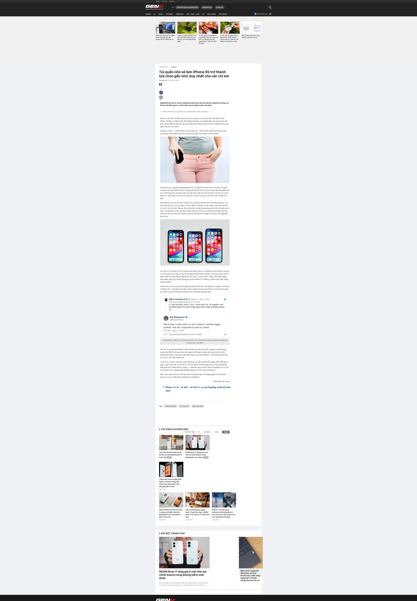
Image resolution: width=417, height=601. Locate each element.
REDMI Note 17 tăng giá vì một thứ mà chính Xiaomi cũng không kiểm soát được (196, 454)
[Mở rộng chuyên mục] (270, 14)
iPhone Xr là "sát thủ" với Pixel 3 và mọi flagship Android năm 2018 (198, 389)
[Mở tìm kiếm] (270, 7)
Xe (203, 14)
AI (154, 14)
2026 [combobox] (216, 432)
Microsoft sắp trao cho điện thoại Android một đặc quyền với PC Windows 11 (165, 37)
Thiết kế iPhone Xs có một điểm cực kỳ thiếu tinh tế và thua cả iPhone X (185, 111)
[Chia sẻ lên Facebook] (161, 92)
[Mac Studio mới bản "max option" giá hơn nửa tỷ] (251, 28)
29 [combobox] (198, 432)
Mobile (148, 14)
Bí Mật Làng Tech (262, 14)
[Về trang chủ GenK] (155, 7)
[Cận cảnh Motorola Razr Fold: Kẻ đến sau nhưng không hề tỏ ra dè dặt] (171, 442)
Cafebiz (171, 1)
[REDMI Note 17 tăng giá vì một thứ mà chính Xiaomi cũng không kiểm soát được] (197, 442)
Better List (207, 7)
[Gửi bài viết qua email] (160, 85)
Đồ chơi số (223, 14)
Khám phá (179, 14)
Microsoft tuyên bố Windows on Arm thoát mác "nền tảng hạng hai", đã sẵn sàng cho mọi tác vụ (250, 576)
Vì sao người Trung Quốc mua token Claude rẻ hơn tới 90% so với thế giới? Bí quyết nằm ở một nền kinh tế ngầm (208, 39)
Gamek (158, 1)
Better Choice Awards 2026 (188, 7)
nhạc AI (220, 7)
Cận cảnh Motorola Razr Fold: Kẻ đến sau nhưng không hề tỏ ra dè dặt (170, 454)
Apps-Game (211, 14)
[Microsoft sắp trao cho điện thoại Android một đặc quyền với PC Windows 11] (165, 28)
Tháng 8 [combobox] (207, 432)
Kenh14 (164, 1)
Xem (226, 432)
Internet (169, 14)
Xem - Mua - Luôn (192, 14)
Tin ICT (160, 14)
